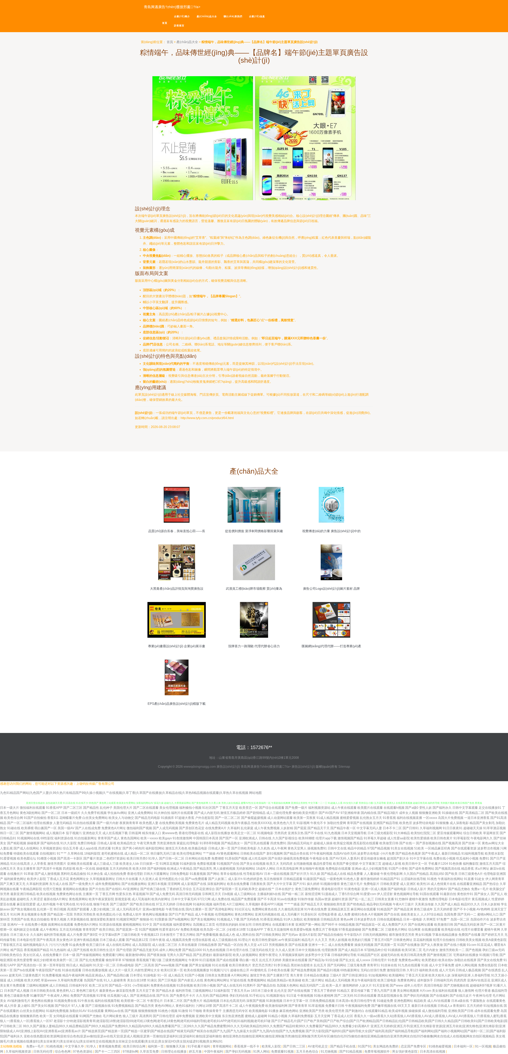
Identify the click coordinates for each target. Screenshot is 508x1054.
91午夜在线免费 (315, 909)
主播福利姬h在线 (269, 894)
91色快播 (455, 863)
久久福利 (36, 934)
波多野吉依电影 (368, 853)
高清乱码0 (437, 873)
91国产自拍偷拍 (35, 817)
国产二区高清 (144, 965)
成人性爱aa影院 (398, 838)
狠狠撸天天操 (176, 1046)
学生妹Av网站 (117, 813)
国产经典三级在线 (153, 889)
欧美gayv (165, 838)
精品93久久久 (470, 904)
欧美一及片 (334, 985)
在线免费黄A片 (215, 828)
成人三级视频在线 (224, 939)
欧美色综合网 (13, 817)
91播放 (274, 1011)
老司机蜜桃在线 (112, 853)
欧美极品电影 (197, 848)
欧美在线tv (445, 960)
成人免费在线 (220, 899)
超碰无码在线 (390, 955)
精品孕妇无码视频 (379, 904)
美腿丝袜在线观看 (295, 960)
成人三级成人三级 (106, 863)
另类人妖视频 (337, 939)
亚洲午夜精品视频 (86, 939)
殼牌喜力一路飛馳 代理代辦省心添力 (254, 646)
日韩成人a (445, 1005)
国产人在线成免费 (88, 828)
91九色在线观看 (409, 965)
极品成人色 (227, 934)
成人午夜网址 (49, 929)
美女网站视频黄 (408, 990)
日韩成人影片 (416, 889)
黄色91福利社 (185, 1005)
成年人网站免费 (170, 950)
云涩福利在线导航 (413, 879)
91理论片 (244, 939)
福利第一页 (156, 1046)
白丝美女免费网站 (95, 817)
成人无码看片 (290, 914)
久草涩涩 (36, 899)
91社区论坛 (243, 909)
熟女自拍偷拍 (40, 919)
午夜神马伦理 (482, 995)
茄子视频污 (74, 833)
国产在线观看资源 (463, 848)
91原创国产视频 (236, 858)
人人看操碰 (372, 873)
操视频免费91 (317, 848)
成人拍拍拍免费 (115, 873)
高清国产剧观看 (78, 909)
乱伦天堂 (280, 990)
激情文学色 (258, 975)
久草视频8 (252, 904)
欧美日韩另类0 (137, 858)
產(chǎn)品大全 (207, 16)
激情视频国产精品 (350, 838)
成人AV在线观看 (438, 1000)
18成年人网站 (265, 868)
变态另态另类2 (262, 965)
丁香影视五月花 (11, 944)
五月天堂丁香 (145, 990)
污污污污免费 (58, 944)
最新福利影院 (222, 955)
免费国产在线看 (469, 934)
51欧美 (419, 848)
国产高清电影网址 (221, 909)
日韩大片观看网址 (156, 873)
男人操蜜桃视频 (224, 868)
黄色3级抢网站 (30, 813)
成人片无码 (447, 970)
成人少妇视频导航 (375, 868)
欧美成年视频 (398, 1011)
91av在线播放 (287, 899)
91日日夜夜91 (453, 828)
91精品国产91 (390, 879)
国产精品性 (91, 807)
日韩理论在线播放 (174, 1051)
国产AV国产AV (329, 813)
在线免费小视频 (36, 924)
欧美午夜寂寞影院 (101, 899)
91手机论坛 (257, 995)
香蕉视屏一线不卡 (247, 1046)
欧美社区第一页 (172, 970)
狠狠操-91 (147, 919)
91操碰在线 (450, 813)
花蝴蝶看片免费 (70, 817)
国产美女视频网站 (203, 919)
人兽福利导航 (480, 975)
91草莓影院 (461, 838)
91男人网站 (261, 1051)
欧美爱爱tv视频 (301, 929)
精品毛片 (307, 939)
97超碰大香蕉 (184, 817)
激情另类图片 (56, 863)
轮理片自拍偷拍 (444, 939)
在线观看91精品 (376, 1011)
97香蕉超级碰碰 (350, 929)
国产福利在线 (50, 843)
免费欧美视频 (189, 929)
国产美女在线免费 (490, 960)
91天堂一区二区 (104, 965)
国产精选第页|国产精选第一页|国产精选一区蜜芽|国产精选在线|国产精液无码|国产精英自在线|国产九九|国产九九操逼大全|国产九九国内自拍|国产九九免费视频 (193, 1031)
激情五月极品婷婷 (233, 813)
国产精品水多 (165, 990)
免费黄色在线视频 (163, 985)
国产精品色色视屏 (408, 853)
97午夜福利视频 (321, 853)
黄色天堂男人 (297, 848)
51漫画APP (255, 929)
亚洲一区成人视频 (374, 889)
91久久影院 (68, 843)
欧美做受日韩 (388, 843)
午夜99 (193, 960)
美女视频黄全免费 (33, 914)
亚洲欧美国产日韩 (460, 1011)
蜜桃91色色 (359, 914)
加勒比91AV (78, 1011)
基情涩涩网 (313, 894)
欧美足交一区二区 (243, 833)
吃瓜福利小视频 (467, 858)
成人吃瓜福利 (257, 858)
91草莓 (101, 995)
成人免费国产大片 (394, 924)
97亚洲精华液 (350, 813)
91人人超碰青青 (115, 980)
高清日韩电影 (433, 985)
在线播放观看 (431, 929)
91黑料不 (249, 985)
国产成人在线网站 (26, 848)
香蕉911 (53, 817)
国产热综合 (491, 884)
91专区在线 (84, 904)
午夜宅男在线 (65, 904)
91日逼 (291, 995)
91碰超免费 (385, 1000)
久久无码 (202, 995)
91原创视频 (185, 985)
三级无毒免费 (356, 965)
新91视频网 (275, 853)
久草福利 (233, 828)
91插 (424, 965)
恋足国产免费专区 (414, 1046)
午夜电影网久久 (481, 838)
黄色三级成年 (423, 909)
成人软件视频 (46, 904)
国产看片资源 (92, 858)
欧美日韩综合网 (134, 1046)
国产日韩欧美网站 (268, 934)
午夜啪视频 (305, 995)
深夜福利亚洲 (460, 975)
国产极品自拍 (266, 985)
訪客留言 (179, 25)
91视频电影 (265, 833)
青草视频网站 (222, 1046)
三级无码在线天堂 (262, 950)
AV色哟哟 (483, 909)
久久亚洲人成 (148, 879)
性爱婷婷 (498, 899)
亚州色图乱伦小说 (171, 879)
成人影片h (235, 879)
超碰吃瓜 (23, 899)
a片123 (263, 944)
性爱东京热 (124, 894)
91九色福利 (58, 950)
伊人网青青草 (494, 879)
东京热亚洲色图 (233, 1016)
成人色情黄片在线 (443, 884)
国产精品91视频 (328, 970)
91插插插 (394, 950)
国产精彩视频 (16, 843)
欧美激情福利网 (276, 1005)
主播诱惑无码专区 (235, 1011)
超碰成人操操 (323, 843)
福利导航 (219, 904)
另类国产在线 (20, 919)
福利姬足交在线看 (26, 929)
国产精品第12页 (137, 939)
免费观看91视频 (282, 1051)
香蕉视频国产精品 (36, 950)
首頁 (164, 23)
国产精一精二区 (293, 894)
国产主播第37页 (278, 975)
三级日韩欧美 (130, 934)
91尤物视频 (329, 1051)
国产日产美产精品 (181, 914)
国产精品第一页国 (60, 914)
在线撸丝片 (15, 873)
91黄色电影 (352, 889)
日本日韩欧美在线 (43, 990)
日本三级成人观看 (112, 939)
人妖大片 (365, 985)
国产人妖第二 (217, 879)
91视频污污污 (219, 970)
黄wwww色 (170, 833)
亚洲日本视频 (157, 884)
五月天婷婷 (475, 1005)
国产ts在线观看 (24, 970)
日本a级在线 (460, 1000)
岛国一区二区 (460, 919)
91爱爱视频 (8, 858)
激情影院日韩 (396, 970)
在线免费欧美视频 (172, 823)
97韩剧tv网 (130, 1051)
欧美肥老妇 (430, 960)
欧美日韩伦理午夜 (363, 1000)
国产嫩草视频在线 (384, 1005)
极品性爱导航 (322, 863)
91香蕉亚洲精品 (271, 919)
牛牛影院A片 (353, 934)
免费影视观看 (206, 863)
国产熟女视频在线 (23, 909)
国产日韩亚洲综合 (355, 975)
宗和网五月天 (211, 894)
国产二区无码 (343, 995)
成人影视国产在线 (193, 884)
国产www (396, 985)
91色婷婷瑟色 (253, 879)
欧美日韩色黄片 (441, 838)
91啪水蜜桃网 (323, 995)
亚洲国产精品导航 (385, 823)
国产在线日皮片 (461, 995)
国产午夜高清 (46, 939)
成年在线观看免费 (487, 1011)
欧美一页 (46, 1016)
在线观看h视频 (394, 807)
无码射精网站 (245, 868)
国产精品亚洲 (403, 909)
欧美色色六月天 (284, 823)
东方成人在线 (58, 884)
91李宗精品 (282, 965)
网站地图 (255, 792)
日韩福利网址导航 (344, 955)
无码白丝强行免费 (373, 970)
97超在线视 (238, 980)
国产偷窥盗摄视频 (254, 817)
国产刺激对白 (354, 1011)
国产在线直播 (298, 944)
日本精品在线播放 (316, 975)
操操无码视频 (363, 944)
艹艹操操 (209, 853)
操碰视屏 (33, 843)
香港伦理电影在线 (191, 833)
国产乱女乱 (347, 960)
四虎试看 (104, 848)
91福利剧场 (188, 863)
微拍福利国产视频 (139, 828)
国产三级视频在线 (98, 1005)
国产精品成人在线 (333, 873)
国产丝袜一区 (471, 843)
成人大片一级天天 (121, 970)
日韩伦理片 (379, 960)
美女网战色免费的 (386, 1046)
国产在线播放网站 (134, 884)
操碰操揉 (414, 1011)
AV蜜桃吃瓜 (258, 970)
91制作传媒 (306, 899)
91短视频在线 (493, 1005)
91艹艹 (62, 853)
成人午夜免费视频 (267, 828)
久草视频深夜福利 (291, 955)
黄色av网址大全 (493, 843)
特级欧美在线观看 (26, 853)
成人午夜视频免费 (252, 1005)
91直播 (469, 879)
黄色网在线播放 (42, 1000)
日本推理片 (168, 934)
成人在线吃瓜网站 (118, 944)
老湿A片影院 (308, 934)
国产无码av (290, 934)
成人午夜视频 (204, 914)
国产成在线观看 (227, 960)
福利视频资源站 (319, 807)
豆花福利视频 (422, 939)
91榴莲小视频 (46, 858)
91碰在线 (13, 828)
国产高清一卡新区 (70, 858)
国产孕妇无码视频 (416, 995)
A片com (425, 990)
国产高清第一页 (385, 944)
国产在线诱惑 (491, 970)
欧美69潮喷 (306, 838)
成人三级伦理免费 (279, 813)
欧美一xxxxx (149, 838)
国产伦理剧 (124, 950)
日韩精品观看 (292, 879)
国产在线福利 (439, 995)
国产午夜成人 (431, 853)
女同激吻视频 (302, 863)
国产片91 (299, 884)
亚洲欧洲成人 (248, 838)
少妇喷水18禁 (236, 929)
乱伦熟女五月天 (371, 817)
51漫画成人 (329, 894)
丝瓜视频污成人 (118, 995)
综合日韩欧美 (472, 833)
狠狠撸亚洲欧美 (430, 813)
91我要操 (161, 919)
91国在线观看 (429, 894)
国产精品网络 (219, 995)
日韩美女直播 (384, 899)
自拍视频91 (48, 853)
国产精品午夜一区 (343, 828)
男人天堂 (250, 944)
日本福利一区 (463, 1046)
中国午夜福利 (214, 1051)
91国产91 (364, 1046)
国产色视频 (473, 950)
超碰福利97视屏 (481, 985)
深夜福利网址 (216, 884)
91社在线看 (220, 965)
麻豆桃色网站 (288, 1011)
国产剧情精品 (256, 813)
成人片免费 (75, 934)
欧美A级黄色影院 (494, 939)
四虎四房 (460, 980)
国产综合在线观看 (271, 807)
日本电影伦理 (26, 939)
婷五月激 (195, 1051)
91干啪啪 (195, 1011)
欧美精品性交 (126, 843)
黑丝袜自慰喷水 (302, 965)
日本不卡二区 (392, 828)
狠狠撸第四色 (29, 1016)
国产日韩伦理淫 (164, 1016)
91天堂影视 (381, 985)
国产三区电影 (167, 980)
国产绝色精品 (356, 904)
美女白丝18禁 (136, 980)
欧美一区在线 (85, 868)
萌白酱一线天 (248, 960)
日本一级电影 (412, 919)
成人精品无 (176, 975)
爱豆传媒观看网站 (449, 833)
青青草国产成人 (109, 838)
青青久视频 (58, 919)
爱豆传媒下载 (360, 990)
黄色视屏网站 (78, 899)
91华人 (153, 858)
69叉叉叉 (404, 1005)
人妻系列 (353, 858)
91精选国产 (385, 909)
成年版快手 (425, 980)
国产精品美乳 (202, 868)
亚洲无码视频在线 (267, 914)
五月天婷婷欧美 (121, 868)
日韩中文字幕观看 (465, 807)
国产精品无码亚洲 (466, 924)
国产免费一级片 (296, 807)
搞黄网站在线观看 (60, 924)
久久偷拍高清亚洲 (290, 909)
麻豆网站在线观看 (363, 909)
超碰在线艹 (266, 889)
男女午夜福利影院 (364, 980)
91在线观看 (96, 1011)
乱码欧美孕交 (248, 889)
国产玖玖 (162, 995)
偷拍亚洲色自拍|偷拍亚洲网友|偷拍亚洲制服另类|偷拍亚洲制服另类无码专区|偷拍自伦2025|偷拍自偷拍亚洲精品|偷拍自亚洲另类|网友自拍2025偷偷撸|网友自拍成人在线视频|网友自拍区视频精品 (359, 1036)
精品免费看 (355, 873)
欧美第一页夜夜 (304, 817)
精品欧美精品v (277, 980)
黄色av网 (346, 919)
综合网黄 (414, 929)
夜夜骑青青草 (129, 823)
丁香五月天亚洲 (416, 975)
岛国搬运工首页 (204, 924)
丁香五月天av (240, 990)
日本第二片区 (173, 1000)
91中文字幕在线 (421, 858)
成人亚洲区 (408, 884)
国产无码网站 (336, 965)
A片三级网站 (236, 904)
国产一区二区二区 (227, 817)
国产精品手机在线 (343, 1046)
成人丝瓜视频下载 (115, 833)
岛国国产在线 (93, 980)
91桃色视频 (54, 1046)
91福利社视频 (202, 904)
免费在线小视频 (444, 858)
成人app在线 (88, 848)
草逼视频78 (141, 894)
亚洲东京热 (296, 833)
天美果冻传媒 (424, 904)
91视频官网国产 (127, 919)
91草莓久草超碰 (375, 838)
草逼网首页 (491, 833)
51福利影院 (222, 990)
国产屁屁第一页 (127, 929)
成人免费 (344, 914)
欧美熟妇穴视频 (359, 939)
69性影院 (47, 838)
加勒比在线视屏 (465, 960)
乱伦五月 (320, 965)
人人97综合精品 (431, 914)
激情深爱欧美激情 (102, 919)
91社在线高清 (20, 863)
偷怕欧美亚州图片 (305, 813)
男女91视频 (423, 934)
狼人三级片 (131, 1016)
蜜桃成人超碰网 (256, 1016)
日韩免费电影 (179, 873)
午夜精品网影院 (31, 889)
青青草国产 (90, 929)
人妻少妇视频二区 (102, 909)
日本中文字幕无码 (184, 899)
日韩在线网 (184, 904)
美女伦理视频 (168, 807)
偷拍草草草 (113, 960)
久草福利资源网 (37, 884)
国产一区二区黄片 (493, 924)
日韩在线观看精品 (389, 919)
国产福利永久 (442, 807)
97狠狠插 (128, 960)
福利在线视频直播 (409, 817)
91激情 (183, 1011)
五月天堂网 (322, 1016)
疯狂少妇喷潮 (42, 960)
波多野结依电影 (424, 823)
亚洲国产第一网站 (308, 924)
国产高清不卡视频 (49, 868)
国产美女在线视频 (253, 863)
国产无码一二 (466, 914)
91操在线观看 (71, 970)
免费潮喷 (217, 858)
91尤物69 (401, 899)
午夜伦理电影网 (391, 873)
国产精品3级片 (387, 813)
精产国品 (16, 950)
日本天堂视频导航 (354, 833)
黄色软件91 (465, 894)
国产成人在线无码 (229, 985)
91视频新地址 (276, 995)
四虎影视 (69, 868)
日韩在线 (265, 838)
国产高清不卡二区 (225, 1005)
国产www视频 (165, 965)
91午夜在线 (86, 1000)
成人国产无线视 (78, 950)
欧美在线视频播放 (196, 970)
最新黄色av (107, 990)
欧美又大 (272, 863)
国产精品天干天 (318, 828)
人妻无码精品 (62, 823)
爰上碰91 (24, 1005)
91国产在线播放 (408, 944)
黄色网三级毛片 (87, 990)
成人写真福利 (141, 899)
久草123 (412, 970)
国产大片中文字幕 (279, 884)
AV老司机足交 (318, 1046)
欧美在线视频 (46, 894)
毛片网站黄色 (112, 1016)
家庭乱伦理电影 (188, 843)
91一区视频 (483, 1046)
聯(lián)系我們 (233, 16)
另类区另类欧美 (84, 914)
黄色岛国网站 (130, 838)
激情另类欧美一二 (452, 950)
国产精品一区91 (120, 985)
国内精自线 (369, 813)
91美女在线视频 (402, 848)
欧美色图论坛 (26, 858)
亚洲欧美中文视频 (208, 1016)
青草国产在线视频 (359, 823)
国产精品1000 (192, 950)
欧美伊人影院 (36, 879)
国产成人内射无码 (206, 813)
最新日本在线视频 (424, 1005)
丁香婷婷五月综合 (179, 889)
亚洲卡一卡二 (317, 944)
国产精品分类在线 (296, 853)
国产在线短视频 (299, 990)
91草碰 (29, 873)
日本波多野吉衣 (365, 919)
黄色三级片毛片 (352, 884)
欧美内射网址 (160, 899)
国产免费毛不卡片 (182, 995)
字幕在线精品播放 (445, 934)
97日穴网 (204, 899)
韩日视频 (60, 909)
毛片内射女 (431, 950)
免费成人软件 (132, 914)
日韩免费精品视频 (322, 1000)
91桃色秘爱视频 (440, 1046)
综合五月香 (71, 848)
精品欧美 (420, 1000)
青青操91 (459, 1005)
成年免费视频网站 (108, 884)
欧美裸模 (27, 828)
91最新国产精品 (314, 879)
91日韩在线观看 (365, 995)
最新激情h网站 (135, 955)
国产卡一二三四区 (108, 1051)
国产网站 (213, 873)
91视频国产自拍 (228, 863)
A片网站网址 (240, 975)
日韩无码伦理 (43, 1051)
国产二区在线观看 (146, 807)
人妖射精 (286, 828)
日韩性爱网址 (261, 924)
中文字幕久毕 (75, 1046)
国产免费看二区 (373, 929)
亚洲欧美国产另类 (312, 1011)
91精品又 (343, 990)
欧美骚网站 (397, 975)
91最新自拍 (448, 894)
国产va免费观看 (196, 879)
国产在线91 (114, 889)
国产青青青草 (297, 1005)
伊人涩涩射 (385, 894)
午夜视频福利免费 (357, 1005)
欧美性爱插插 (420, 838)
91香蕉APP (54, 807)
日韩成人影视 (106, 843)
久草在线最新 (187, 944)
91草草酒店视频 (494, 828)
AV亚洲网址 (131, 889)
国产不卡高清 (266, 899)
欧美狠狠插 (312, 919)
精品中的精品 (357, 848)
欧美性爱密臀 (23, 960)
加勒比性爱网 (336, 823)
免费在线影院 (487, 965)
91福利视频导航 (472, 853)
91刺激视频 (274, 1000)
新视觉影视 (123, 899)
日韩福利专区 (78, 985)
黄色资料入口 (65, 990)
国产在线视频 (162, 924)
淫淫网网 (173, 884)
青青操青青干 (212, 1011)
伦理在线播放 (42, 823)
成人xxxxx (363, 960)
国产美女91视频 (42, 1005)
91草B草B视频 (210, 843)
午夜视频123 (150, 934)
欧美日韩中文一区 (414, 863)
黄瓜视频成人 (481, 899)
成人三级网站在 (245, 894)
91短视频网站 (378, 975)
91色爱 (393, 960)
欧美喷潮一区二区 (133, 1000)
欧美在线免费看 (238, 884)
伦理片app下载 (326, 838)
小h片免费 (387, 853)
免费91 (484, 858)
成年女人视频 (408, 813)
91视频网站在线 (28, 838)
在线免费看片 (52, 955)
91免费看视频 (52, 975)
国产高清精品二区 (471, 813)
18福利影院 (92, 853)
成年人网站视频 (466, 965)
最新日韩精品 (451, 853)
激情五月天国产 (490, 863)
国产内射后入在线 (190, 980)
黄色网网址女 (79, 879)
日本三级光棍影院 (380, 833)
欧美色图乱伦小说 (109, 914)
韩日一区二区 (9, 833)
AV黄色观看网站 (228, 853)
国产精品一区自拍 (230, 944)
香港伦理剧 (135, 873)
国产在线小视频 (455, 944)
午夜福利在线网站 (450, 879)
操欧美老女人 (410, 914)
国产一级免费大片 (81, 884)
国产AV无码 (337, 858)
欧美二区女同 (98, 985)
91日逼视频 (207, 960)
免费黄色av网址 (409, 960)
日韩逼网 (135, 833)
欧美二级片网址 (313, 980)
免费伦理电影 (438, 899)
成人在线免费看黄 (341, 944)
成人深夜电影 (459, 823)
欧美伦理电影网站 (189, 853)
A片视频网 (375, 914)
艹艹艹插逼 (292, 904)
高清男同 (145, 1016)
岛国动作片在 (479, 919)
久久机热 (263, 848)
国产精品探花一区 (368, 924)
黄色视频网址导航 (406, 894)
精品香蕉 (467, 868)
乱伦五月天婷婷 (270, 960)
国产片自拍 (97, 889)
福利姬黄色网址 (15, 879)
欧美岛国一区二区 (213, 929)
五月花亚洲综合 (204, 889)
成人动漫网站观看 (280, 817)
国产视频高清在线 (447, 868)
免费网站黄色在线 (264, 909)
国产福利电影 (397, 889)
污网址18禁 (204, 1005)
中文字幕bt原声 (109, 934)
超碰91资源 (340, 899)
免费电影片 (371, 884)
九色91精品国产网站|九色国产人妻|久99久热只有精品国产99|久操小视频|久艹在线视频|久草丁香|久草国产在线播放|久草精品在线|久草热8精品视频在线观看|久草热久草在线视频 (124, 792)
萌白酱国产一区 (46, 828)
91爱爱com (368, 894)
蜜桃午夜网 (492, 929)
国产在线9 (275, 858)
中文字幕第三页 (370, 863)
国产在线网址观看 (420, 924)
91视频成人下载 (228, 919)
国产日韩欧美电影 (244, 848)
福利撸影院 (471, 863)
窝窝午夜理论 (268, 955)
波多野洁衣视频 (488, 848)
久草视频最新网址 (102, 879)
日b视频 (227, 894)
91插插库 (167, 817)
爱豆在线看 (8, 904)
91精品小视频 (277, 1016)
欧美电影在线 (450, 929)
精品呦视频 (211, 1000)
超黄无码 (15, 975)
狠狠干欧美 (101, 904)
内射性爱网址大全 (147, 970)
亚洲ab (357, 868)
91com (471, 944)
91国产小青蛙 (398, 868)
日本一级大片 (9, 807)
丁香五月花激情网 (276, 929)
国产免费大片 (193, 1000)
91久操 (315, 873)
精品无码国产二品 (312, 985)
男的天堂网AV (437, 889)
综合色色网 (63, 1051)
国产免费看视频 (207, 934)
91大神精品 (402, 833)
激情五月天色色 (176, 848)
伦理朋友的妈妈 (227, 924)
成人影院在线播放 (217, 833)
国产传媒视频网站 (89, 955)
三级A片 (336, 975)
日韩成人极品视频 (468, 970)
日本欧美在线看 (279, 970)
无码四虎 (286, 863)
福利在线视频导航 (107, 1000)
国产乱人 (497, 894)
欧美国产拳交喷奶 (345, 863)
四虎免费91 (278, 843)
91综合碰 (332, 960)
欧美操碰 (295, 980)
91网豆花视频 (169, 863)
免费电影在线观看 (338, 868)
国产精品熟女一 (232, 843)
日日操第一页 (149, 863)
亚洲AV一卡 (15, 924)
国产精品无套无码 (145, 950)
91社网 (15, 914)
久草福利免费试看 (70, 980)
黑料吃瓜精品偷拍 (73, 873)
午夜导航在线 (175, 909)
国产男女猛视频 (200, 965)
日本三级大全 (19, 934)
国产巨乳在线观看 (256, 843)
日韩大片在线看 (127, 879)
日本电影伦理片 (460, 899)
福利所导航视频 (55, 934)
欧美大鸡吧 (32, 980)
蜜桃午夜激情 (418, 899)
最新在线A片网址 (56, 899)
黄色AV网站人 (165, 1005)
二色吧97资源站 (114, 858)
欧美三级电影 (386, 980)
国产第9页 (90, 934)
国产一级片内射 (107, 823)
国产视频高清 (451, 843)
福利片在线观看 (182, 813)
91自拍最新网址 (85, 838)
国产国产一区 (228, 838)
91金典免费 (77, 944)
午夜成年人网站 (58, 995)
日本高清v (343, 1000)
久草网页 (429, 919)
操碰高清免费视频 (296, 858)
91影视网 (303, 823)
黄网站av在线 (114, 1011)
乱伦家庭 (247, 828)
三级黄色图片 (31, 975)
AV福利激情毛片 (18, 1000)
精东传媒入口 (151, 833)
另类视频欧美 (278, 944)
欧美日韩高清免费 (413, 955)
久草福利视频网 (431, 828)
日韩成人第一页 (219, 848)
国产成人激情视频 (47, 873)
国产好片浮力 (299, 873)
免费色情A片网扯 (86, 924)
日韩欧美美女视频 (468, 939)
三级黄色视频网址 (175, 960)
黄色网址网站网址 (216, 980)
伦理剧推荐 (329, 950)
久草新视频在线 (78, 919)
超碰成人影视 (391, 863)
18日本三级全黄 (262, 990)
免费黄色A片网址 (113, 828)
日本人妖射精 (490, 904)
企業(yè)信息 (257, 16)
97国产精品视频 (378, 848)
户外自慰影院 (204, 817)
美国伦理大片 (122, 807)
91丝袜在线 (389, 965)
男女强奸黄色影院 (405, 1051)
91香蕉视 (389, 817)
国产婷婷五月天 (492, 934)
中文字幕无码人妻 (369, 828)
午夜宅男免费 (146, 843)
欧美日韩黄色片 (240, 965)
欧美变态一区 (248, 807)
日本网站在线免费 (198, 858)
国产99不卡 (329, 924)
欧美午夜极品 (240, 823)
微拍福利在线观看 (32, 807)
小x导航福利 (141, 985)
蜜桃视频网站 (132, 924)
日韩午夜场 (157, 939)
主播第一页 (90, 894)
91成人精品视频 (328, 817)
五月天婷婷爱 (443, 909)
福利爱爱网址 (182, 924)
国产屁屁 (300, 828)
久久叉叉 (321, 939)
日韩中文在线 (337, 848)
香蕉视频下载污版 (149, 960)
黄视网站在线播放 (75, 889)
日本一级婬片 (70, 813)
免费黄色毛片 (194, 823)
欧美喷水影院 (494, 853)
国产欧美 (451, 873)
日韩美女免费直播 (217, 975)
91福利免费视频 (57, 1011)
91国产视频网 (148, 929)
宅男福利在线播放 (465, 955)
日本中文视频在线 (308, 950)
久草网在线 (75, 853)
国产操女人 (482, 894)
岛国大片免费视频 (450, 817)
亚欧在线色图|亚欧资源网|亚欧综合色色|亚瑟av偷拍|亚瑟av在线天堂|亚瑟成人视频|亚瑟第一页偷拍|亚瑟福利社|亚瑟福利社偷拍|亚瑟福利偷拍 (123, 1036)
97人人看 (78, 1005)
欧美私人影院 (272, 1046)
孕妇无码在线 (238, 995)
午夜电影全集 (319, 858)
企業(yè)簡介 (182, 16)
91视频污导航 (489, 955)
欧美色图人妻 (148, 823)
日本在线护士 (284, 889)
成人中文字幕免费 (441, 965)
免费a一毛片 (480, 889)
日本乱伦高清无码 (232, 1000)
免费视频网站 (256, 980)
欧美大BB (139, 868)
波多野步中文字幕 (317, 955)
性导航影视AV (253, 873)
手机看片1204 (438, 863)
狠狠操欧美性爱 (335, 904)
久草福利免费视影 (301, 1016)
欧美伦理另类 (334, 1011)
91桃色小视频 (167, 1011)
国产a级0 (411, 807)
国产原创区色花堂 (191, 828)
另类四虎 (280, 833)
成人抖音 (10, 1005)
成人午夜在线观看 (344, 807)
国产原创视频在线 (428, 843)
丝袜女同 (245, 924)
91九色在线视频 (214, 950)
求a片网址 (482, 868)
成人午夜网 (279, 848)
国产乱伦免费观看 (92, 960)
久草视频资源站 (51, 848)
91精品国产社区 (368, 955)
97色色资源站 (83, 1051)
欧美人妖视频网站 (245, 955)
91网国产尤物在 (90, 1016)
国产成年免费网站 (421, 868)
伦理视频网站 (224, 914)
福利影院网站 (155, 848)
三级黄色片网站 (396, 929)
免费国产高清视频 (83, 995)
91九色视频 (332, 833)
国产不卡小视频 (464, 909)
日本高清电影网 (287, 868)
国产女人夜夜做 (432, 944)
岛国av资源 (323, 899)
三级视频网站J (202, 990)
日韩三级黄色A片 (470, 873)
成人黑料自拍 (245, 934)
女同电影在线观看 (66, 1016)
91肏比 (152, 980)
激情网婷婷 (350, 985)
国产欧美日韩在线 (142, 904)
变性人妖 (425, 807)
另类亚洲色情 (166, 843)
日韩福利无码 (443, 980)
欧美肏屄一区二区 (66, 960)
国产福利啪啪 (156, 868)
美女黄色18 (64, 939)
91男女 (117, 848)
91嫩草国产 (38, 995)
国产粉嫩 (181, 965)
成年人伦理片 (413, 985)
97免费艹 (443, 919)
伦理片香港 (483, 990)
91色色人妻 (351, 879)
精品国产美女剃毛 (482, 823)
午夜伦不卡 (318, 823)
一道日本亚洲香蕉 (477, 817)
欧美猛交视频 (342, 843)
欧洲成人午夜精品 (179, 868)
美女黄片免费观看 (12, 985)
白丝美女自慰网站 (32, 1011)
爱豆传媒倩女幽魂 (373, 858)
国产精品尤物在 (459, 889)
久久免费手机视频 (94, 813)
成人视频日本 (55, 833)
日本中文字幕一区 (296, 1000)
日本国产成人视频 (16, 990)
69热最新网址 (350, 970)
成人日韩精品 (58, 985)
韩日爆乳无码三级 (163, 853)
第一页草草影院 (54, 965)
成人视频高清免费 (178, 939)
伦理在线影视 (201, 939)
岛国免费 (450, 914)
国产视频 (131, 1011)
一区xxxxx (430, 817)
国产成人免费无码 (162, 894)
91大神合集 (95, 873)
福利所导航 (183, 990)
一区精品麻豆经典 (437, 848)
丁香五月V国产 (382, 939)
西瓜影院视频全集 (390, 995)
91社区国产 (210, 807)
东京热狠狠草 (273, 879)
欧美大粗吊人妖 (439, 975)
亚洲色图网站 (403, 1000)
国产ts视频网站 (179, 919)
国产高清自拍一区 (29, 965)
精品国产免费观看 (244, 899)
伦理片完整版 (52, 889)
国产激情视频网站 (32, 833)
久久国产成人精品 (447, 904)
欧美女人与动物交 (121, 817)
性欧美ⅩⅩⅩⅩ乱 (262, 823)
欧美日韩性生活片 (102, 950)
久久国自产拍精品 (416, 873)
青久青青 (296, 975)
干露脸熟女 (478, 1000)
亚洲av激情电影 (153, 909)
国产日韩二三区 (294, 1046)
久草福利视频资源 (19, 1051)
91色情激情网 (182, 838)
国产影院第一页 (227, 889)
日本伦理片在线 (237, 950)
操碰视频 (102, 868)
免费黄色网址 (406, 980)
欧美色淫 (405, 823)
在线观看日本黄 (283, 924)
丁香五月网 (107, 894)
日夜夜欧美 (258, 884)
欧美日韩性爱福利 (264, 939)
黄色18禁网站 (244, 914)
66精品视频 (347, 924)
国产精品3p (316, 960)
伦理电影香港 (327, 914)
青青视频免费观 (110, 1046)
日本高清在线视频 (433, 1051)
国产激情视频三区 (439, 955)
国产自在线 (392, 914)
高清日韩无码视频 (188, 894)
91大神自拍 (162, 813)
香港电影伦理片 (332, 889)
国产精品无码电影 (147, 817)
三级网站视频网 (37, 985)
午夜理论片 (155, 1000)
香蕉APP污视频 (272, 904)
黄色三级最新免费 (16, 995)
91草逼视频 (316, 1005)
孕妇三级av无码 (493, 950)
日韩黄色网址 (402, 939)
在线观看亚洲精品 (469, 884)
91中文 (147, 924)
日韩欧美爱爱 (389, 884)
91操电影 (150, 975)
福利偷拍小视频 (190, 807)
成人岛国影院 (141, 944)
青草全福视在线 (231, 873)
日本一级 (69, 955)
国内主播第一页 (197, 909)
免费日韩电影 (86, 843)
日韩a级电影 (125, 965)
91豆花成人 (485, 944)
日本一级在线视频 (277, 873)
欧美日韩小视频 (205, 985)
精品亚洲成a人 (95, 975)
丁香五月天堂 (228, 807)
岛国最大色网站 (288, 985)
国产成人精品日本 (351, 950)
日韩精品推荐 (207, 944)
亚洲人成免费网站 (140, 813)
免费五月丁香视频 (325, 929)
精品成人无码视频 (337, 980)
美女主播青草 (26, 868)
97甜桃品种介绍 (375, 950)
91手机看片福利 (199, 1046)
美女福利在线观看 (444, 990)
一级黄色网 (335, 879)
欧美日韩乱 (107, 929)
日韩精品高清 (330, 919)
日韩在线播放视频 (95, 970)
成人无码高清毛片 (129, 909)
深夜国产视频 (255, 1000)
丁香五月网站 (185, 934)
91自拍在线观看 (84, 823)
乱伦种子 (106, 807)
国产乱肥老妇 (202, 955)
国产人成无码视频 (165, 828)
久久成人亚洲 (284, 950)
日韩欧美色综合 (11, 955)
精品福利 (86, 965)
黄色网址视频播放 (155, 914)
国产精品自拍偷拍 (330, 934)
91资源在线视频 (110, 924)
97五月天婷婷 (165, 904)
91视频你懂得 (330, 884)
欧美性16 (423, 884)
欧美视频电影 (258, 1011)
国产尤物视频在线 (456, 985)
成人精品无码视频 (218, 823)
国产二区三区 (72, 807)
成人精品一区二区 (137, 853)
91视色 (432, 879)
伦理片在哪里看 (472, 929)
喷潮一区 (6, 929)
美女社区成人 (32, 955)
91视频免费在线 (65, 1000)
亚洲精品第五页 (339, 909)
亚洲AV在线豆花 (478, 980)
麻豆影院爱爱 (26, 904)
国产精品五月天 (312, 904)
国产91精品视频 (351, 1051)
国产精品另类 (144, 1005)
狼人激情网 (466, 990)
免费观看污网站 (113, 955)
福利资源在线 (63, 838)
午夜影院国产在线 (48, 970)
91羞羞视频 (198, 873)
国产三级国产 (119, 904)
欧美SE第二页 (412, 950)
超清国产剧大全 (398, 858)
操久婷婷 (313, 884)
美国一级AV (66, 828)
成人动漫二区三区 (164, 944)
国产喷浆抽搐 (156, 955)
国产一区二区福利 (20, 823)
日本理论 (136, 975)
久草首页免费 (150, 1051)
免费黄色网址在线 (69, 894)
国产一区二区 (51, 813)
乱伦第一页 (45, 909)
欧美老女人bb (129, 863)
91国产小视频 (194, 975)
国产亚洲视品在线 (143, 995)
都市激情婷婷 (369, 879)
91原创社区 (309, 914)
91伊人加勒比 (293, 919)
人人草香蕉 (38, 863)
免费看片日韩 (334, 1005)
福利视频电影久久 (35, 944)
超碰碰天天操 (472, 828)
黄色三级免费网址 (307, 889)
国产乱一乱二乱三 (361, 899)
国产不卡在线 (313, 833)
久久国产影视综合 (285, 838)
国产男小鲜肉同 (133, 848)
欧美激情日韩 (443, 924)
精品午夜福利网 (73, 975)
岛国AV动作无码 (344, 853)
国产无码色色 (249, 919)
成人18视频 (15, 980)
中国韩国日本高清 (205, 838)
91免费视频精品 (123, 1005)
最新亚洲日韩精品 (23, 894)
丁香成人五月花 (58, 879)
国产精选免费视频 (303, 970)
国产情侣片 (63, 1005)
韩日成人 (72, 965)
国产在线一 (407, 843)
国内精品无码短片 (300, 843)
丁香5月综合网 (349, 894)
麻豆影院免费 (125, 990)
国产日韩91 (411, 828)
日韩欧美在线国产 (253, 853)
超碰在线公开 (239, 970)
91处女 (480, 879)
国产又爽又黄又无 (12, 884)
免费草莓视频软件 (377, 1051)
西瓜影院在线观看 (366, 843)
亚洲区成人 (499, 980)
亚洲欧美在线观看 (79, 863)
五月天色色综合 (307, 1051)
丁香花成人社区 (342, 1016)
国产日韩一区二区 (171, 858)
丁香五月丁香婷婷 (323, 990)
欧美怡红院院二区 (423, 833)
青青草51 (373, 965)
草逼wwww (49, 980)
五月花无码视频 (71, 929)
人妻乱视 (6, 848)
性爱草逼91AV (169, 929)
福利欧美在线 (428, 970)
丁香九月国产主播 (383, 990)
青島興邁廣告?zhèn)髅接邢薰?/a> (172, 7)
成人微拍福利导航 (434, 1011)
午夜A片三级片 (403, 904)
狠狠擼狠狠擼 (147, 1011)
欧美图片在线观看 (370, 807)
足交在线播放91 (490, 807)
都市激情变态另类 (401, 934)
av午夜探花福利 (289, 939)
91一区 (162, 975)
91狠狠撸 (442, 823)
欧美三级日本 (95, 944)
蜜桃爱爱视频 (349, 817)
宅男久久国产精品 (179, 955)
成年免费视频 (185, 1016)
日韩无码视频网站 (375, 934)
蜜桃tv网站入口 (488, 914)
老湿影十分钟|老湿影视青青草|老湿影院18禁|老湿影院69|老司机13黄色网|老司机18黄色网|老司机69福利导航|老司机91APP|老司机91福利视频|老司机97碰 (162, 1021)
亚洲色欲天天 (92, 833)
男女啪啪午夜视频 (312, 868)
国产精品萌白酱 (118, 975)
